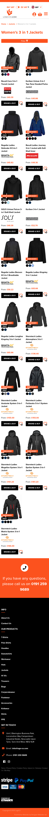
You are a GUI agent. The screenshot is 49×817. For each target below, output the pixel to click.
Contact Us (6, 623)
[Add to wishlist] (20, 103)
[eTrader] (24, 800)
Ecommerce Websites (21, 814)
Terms (3, 768)
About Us (5, 617)
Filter (23, 40)
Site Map (7, 770)
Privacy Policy (11, 768)
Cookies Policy (22, 768)
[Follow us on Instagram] (9, 761)
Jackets (12, 24)
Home (3, 24)
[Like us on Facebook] (4, 761)
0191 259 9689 (20, 755)
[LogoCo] (15, 14)
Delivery (38, 768)
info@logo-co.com (20, 748)
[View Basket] (40, 15)
